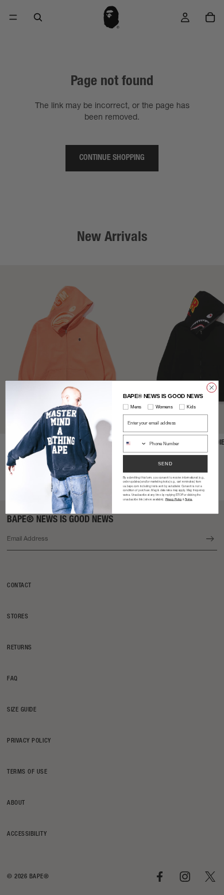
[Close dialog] (212, 388)
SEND (165, 463)
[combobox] (135, 443)
